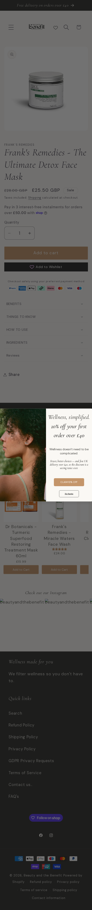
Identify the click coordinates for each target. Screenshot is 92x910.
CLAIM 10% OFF (69, 482)
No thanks (69, 494)
